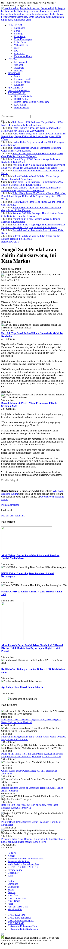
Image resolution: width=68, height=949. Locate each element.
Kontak (11, 855)
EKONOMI (14, 73)
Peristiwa (18, 70)
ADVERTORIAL (17, 93)
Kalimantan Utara (23, 56)
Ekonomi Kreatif (22, 79)
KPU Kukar (20, 104)
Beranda (5, 241)
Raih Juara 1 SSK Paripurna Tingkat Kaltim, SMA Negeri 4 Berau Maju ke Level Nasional (32, 123)
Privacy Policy (15, 870)
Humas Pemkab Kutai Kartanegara (31, 101)
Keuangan (19, 84)
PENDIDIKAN (16, 87)
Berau (17, 30)
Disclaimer (13, 872)
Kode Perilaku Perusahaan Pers (23, 864)
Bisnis (17, 76)
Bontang (18, 33)
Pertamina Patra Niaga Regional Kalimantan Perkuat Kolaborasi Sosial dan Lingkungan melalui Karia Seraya (33, 166)
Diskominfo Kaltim (23, 96)
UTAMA (12, 59)
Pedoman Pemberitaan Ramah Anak (26, 858)
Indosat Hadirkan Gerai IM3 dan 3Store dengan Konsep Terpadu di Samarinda (30, 177)
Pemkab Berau (21, 107)
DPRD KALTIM (16, 914)
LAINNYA (7, 847)
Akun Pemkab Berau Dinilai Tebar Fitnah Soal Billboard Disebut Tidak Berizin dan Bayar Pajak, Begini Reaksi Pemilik (32, 648)
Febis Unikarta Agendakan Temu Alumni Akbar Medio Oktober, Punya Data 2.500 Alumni (30, 129)
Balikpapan (19, 28)
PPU (16, 50)
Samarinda (19, 53)
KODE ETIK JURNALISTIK (23, 867)
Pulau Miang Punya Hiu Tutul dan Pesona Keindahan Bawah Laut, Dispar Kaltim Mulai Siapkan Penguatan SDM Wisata (33, 136)
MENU (5, 5)
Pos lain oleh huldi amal (13, 515)
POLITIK (15, 241)
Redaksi (12, 853)
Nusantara (19, 67)
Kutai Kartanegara (23, 39)
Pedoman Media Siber (19, 861)
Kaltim (11, 881)
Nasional (18, 65)
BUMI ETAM (15, 25)
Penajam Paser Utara (18, 906)
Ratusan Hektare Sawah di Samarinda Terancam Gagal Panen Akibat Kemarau (31, 149)
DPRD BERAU (16, 923)
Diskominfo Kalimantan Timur (23, 926)
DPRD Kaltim (21, 99)
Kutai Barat (19, 36)
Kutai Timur (20, 42)
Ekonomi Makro (22, 82)
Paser (16, 47)
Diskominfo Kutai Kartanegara (23, 929)
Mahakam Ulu (21, 45)
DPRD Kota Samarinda (19, 917)
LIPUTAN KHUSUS (19, 90)
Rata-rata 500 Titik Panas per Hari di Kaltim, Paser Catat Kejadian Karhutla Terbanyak (32, 155)
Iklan (10, 875)
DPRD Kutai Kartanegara (21, 920)
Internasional (20, 62)
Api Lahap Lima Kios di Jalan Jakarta (22, 687)
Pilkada (5, 504)
